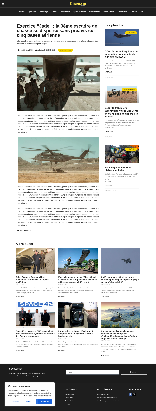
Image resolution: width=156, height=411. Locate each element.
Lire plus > (109, 72)
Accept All (45, 401)
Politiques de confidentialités (107, 397)
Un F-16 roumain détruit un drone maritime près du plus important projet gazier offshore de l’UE (120, 279)
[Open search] (142, 12)
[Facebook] (130, 394)
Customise (15, 401)
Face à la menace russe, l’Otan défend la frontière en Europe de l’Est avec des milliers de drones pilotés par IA (77, 279)
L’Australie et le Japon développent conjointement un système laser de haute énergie (75, 333)
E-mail (68, 369)
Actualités (21, 12)
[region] (30, 394)
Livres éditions (94, 12)
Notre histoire (123, 12)
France (54, 12)
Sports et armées (79, 12)
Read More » (20, 296)
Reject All (29, 401)
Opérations (32, 12)
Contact (134, 12)
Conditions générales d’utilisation (109, 401)
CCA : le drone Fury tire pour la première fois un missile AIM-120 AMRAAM (121, 54)
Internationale (65, 12)
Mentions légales (103, 394)
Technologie (43, 12)
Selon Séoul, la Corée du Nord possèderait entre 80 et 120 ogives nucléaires (32, 279)
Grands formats (108, 12)
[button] (3, 4)
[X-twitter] (134, 394)
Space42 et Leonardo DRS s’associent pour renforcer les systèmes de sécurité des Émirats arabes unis (35, 333)
